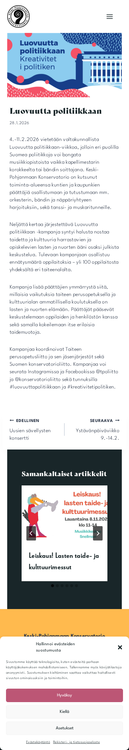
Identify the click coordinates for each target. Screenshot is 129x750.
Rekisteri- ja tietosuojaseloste (76, 742)
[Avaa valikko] (109, 16)
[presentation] (64, 514)
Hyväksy (64, 695)
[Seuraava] (98, 533)
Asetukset (65, 728)
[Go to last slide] (31, 533)
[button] (120, 647)
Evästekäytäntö (38, 742)
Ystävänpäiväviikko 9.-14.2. (97, 430)
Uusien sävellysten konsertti (30, 430)
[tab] (52, 585)
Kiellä (64, 712)
